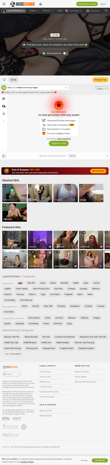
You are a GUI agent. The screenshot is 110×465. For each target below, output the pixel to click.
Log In (103, 4)
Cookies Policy (46, 387)
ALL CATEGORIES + (13, 354)
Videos (34, 10)
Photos (48, 10)
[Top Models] (40, 4)
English (9, 374)
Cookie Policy (27, 462)
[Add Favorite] (4, 80)
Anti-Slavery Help (47, 397)
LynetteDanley (10, 276)
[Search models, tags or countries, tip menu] (106, 11)
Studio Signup (81, 377)
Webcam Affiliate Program (85, 382)
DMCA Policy (45, 382)
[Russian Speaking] (20, 283)
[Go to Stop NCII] (10, 435)
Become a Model (82, 372)
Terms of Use (45, 377)
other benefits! (64, 139)
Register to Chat (59, 143)
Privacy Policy (45, 372)
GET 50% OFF (98, 171)
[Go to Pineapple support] (24, 427)
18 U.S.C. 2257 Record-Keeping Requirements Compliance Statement (31, 447)
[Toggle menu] (4, 4)
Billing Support (46, 416)
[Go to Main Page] (22, 4)
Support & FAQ (46, 411)
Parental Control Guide (49, 392)
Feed (59, 10)
